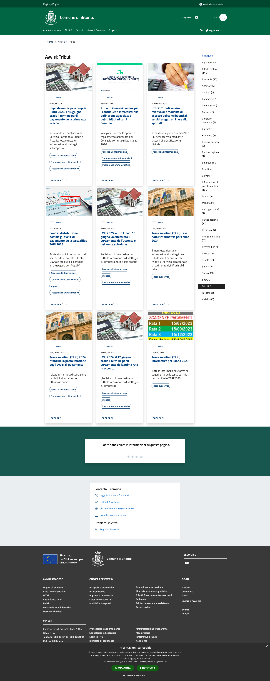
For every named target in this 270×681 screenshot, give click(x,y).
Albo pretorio (143, 633)
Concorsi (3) (208, 112)
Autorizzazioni (143, 607)
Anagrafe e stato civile (101, 587)
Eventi (185, 609)
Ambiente (141, 599)
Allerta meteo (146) (209, 71)
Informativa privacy (146, 637)
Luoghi (185, 613)
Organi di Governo (53, 587)
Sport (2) (206, 279)
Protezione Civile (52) (211, 238)
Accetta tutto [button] (123, 668)
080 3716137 (61, 637)
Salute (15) (208, 253)
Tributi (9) (207, 286)
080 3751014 (77, 637)
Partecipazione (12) (210, 221)
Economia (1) (209, 135)
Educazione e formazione (149, 587)
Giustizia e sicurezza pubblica (151, 591)
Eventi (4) (207, 169)
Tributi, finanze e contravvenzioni (154, 595)
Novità (61, 42)
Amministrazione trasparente (152, 629)
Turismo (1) (208, 293)
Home (50, 42)
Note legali (141, 641)
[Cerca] (223, 17)
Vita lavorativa (97, 591)
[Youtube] (195, 17)
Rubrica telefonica (53, 641)
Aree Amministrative (54, 591)
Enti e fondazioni (52, 599)
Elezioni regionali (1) (211, 154)
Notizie (186, 587)
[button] (135, 675)
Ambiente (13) (209, 79)
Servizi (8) (207, 266)
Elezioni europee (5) (211, 144)
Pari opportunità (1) (210, 211)
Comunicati (188, 591)
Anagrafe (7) (208, 86)
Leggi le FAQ (96, 637)
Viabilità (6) (208, 299)
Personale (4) (209, 230)
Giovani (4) (207, 176)
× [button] (266, 646)
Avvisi (58, 97)
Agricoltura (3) (209, 62)
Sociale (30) (208, 273)
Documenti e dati (52, 611)
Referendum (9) (210, 247)
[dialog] (135, 662)
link (165, 661)
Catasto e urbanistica (100, 599)
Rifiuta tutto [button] (147, 668)
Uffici (46, 595)
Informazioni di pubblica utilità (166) (210, 186)
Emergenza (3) (209, 162)
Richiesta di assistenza (101, 641)
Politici (46, 603)
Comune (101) (209, 105)
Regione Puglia (51, 4)
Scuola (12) (208, 260)
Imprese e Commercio (101, 595)
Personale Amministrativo (57, 607)
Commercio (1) (209, 99)
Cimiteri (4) (208, 92)
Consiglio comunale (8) (209, 120)
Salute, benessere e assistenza (152, 603)
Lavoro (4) (207, 196)
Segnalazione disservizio (102, 633)
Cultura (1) (207, 129)
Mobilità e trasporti (100, 603)
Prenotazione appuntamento (104, 629)
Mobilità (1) (208, 203)
